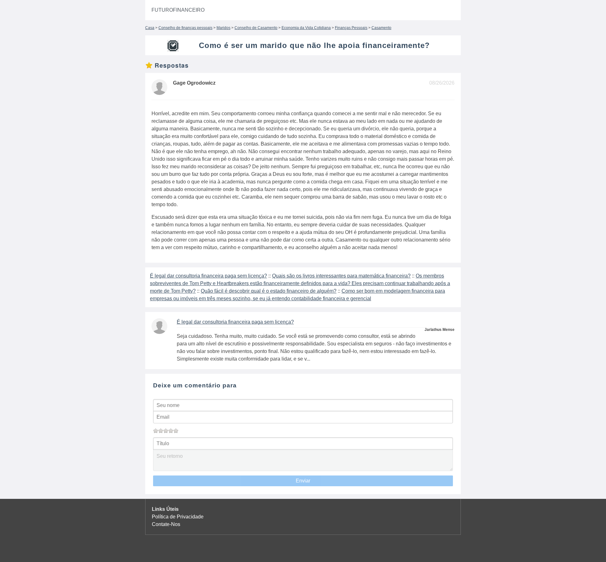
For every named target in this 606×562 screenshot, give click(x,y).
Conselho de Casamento (256, 28)
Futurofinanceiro (178, 10)
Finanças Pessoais (351, 28)
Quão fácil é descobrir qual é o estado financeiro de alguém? (268, 291)
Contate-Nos (166, 524)
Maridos (223, 28)
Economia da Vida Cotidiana (306, 28)
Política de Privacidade (178, 516)
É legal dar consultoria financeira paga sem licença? (208, 275)
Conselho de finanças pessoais (185, 28)
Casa (149, 28)
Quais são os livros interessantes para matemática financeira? (341, 275)
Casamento (381, 28)
